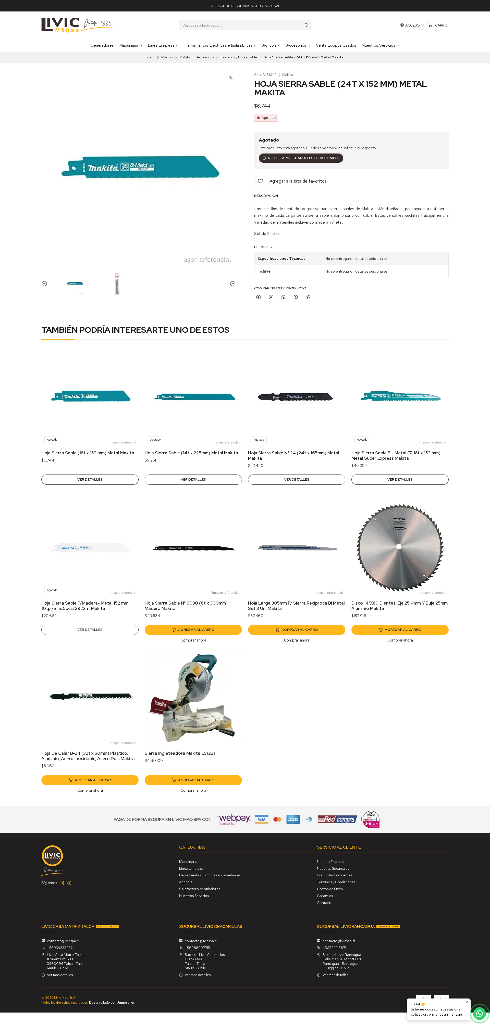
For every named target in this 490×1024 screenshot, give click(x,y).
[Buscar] (306, 25)
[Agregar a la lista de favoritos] (129, 391)
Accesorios (205, 57)
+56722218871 (334, 947)
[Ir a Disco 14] (400, 547)
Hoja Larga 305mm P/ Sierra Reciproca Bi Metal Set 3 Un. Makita (296, 605)
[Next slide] (232, 284)
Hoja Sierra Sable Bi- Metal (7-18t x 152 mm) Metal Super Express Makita (395, 455)
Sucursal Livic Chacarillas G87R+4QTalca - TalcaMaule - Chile (205, 961)
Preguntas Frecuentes (334, 875)
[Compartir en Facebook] (258, 297)
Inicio (150, 57)
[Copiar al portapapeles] (308, 297)
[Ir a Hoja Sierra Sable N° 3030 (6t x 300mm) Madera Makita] (193, 547)
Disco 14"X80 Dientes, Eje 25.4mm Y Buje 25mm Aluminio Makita (399, 605)
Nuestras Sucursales (333, 868)
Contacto (325, 902)
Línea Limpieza (191, 868)
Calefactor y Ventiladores (199, 889)
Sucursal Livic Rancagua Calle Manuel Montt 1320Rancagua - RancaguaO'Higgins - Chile (343, 961)
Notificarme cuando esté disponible (303, 158)
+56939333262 (60, 947)
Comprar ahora (193, 640)
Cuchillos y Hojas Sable (238, 57)
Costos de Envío (330, 889)
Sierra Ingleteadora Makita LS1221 (180, 753)
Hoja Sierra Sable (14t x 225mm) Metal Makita (191, 453)
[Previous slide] (45, 284)
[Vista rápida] (129, 404)
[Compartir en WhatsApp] (283, 297)
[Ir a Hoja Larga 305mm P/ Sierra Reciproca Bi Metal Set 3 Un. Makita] (296, 547)
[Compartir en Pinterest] (295, 297)
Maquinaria (188, 861)
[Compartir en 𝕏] (270, 297)
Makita (184, 57)
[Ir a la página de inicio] (77, 25)
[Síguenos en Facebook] (69, 883)
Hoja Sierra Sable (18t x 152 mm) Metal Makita (87, 453)
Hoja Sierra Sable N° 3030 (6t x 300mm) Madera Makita (186, 605)
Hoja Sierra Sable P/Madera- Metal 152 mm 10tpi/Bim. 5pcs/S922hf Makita (84, 605)
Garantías (325, 895)
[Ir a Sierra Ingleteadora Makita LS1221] (193, 698)
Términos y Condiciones (336, 882)
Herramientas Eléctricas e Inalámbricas (209, 875)
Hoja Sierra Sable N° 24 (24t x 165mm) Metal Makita (293, 455)
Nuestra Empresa (330, 861)
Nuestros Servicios (194, 895)
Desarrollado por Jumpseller (112, 1002)
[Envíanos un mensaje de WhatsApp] (479, 1013)
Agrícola (185, 882)
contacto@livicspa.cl (63, 941)
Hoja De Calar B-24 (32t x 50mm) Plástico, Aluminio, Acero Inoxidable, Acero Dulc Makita (88, 755)
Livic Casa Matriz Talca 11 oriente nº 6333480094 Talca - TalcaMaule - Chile (65, 961)
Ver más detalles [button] (60, 974)
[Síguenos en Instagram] (61, 883)
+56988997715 (197, 947)
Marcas (167, 57)
